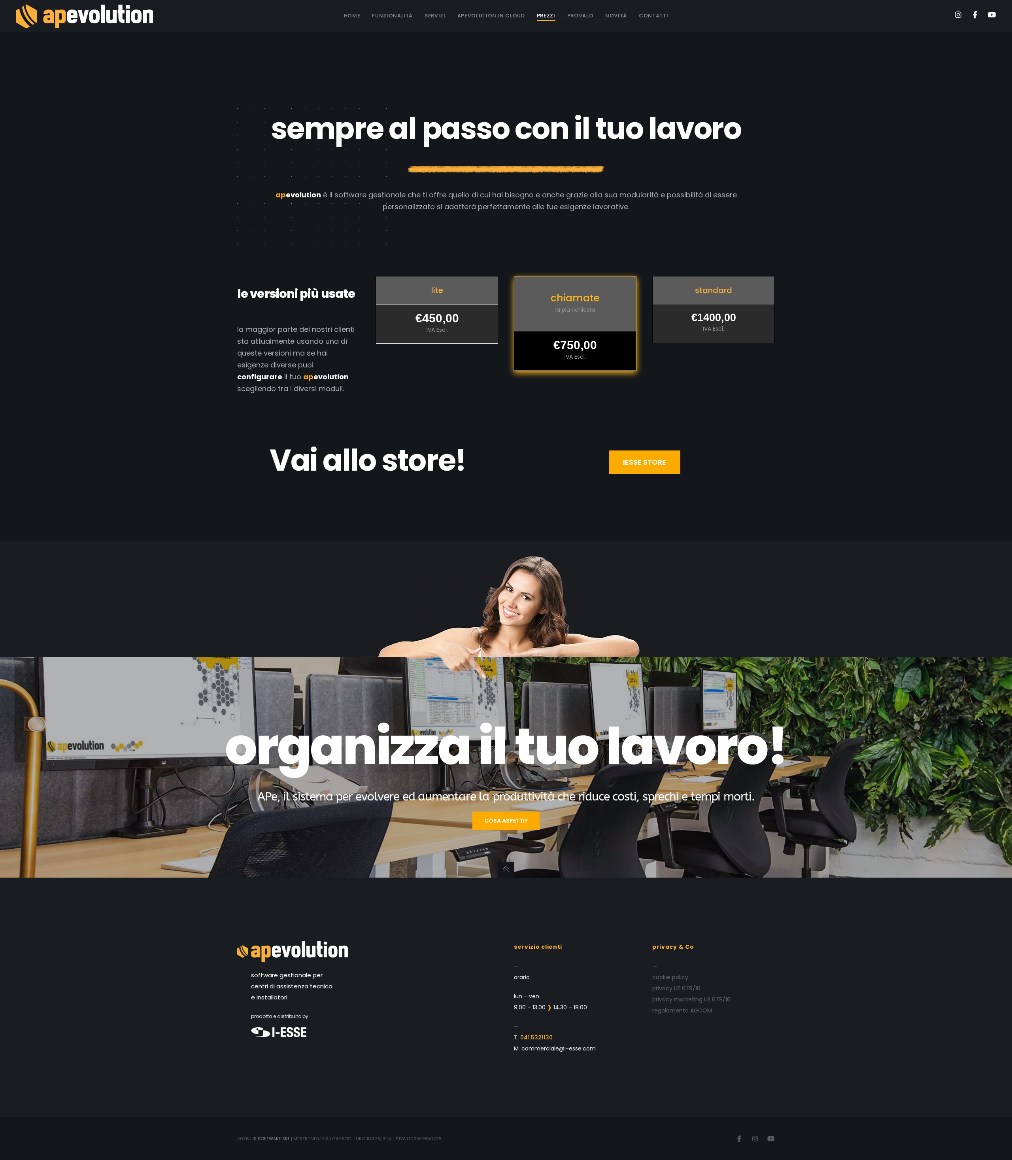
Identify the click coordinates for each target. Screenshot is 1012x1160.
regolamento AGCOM (682, 1010)
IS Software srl (271, 1138)
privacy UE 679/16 (676, 988)
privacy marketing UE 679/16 (691, 999)
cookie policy (670, 977)
